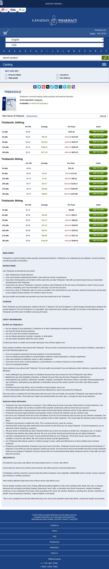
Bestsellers (54, 548)
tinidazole (38, 100)
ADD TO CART (98, 131)
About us (54, 553)
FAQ (54, 536)
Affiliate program (54, 559)
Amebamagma (31, 116)
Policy (54, 531)
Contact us (54, 525)
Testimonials (54, 542)
